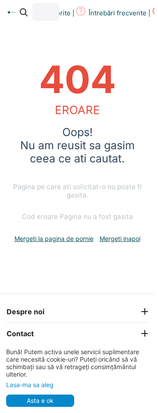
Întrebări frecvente (118, 13)
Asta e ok (40, 400)
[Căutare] (24, 12)
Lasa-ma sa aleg (30, 384)
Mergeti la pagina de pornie (53, 238)
